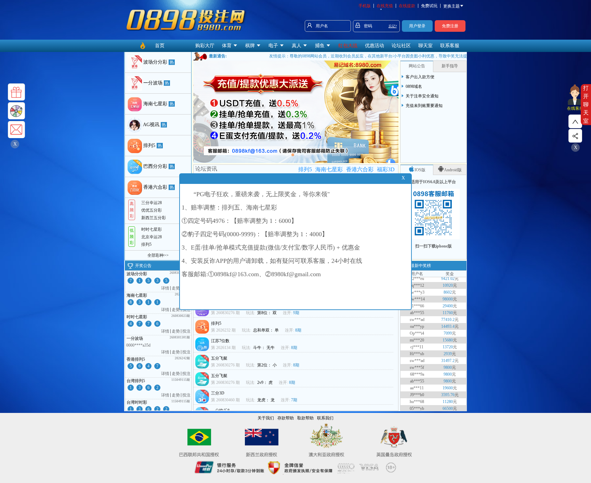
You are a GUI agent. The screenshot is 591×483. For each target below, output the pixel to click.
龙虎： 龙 (266, 400)
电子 (273, 45)
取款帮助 (305, 418)
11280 (448, 393)
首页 (160, 45)
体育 (227, 45)
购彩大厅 (204, 45)
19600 (448, 379)
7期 (294, 400)
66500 (448, 400)
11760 (448, 304)
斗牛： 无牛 (264, 347)
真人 (297, 45)
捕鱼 (320, 45)
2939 (448, 345)
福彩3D (386, 169)
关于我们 (266, 418)
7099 (448, 324)
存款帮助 (285, 418)
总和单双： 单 (266, 330)
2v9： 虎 (265, 382)
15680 (448, 331)
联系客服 (449, 45)
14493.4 (448, 318)
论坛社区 (401, 45)
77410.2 (448, 311)
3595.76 (448, 386)
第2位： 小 (267, 365)
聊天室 (425, 45)
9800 (448, 359)
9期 (296, 312)
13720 (448, 338)
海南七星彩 (329, 169)
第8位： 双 (267, 312)
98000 (448, 290)
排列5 (305, 169)
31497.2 (448, 352)
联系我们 (325, 418)
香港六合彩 (359, 169)
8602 (448, 283)
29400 (448, 297)
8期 (298, 330)
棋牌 (250, 45)
